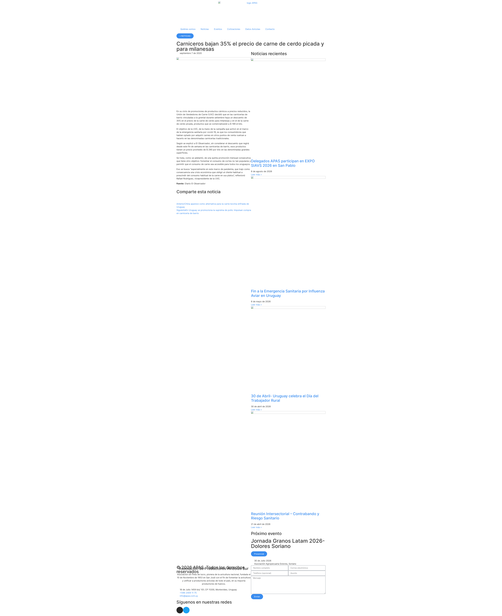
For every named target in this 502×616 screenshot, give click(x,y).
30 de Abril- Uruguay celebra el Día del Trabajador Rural (284, 398)
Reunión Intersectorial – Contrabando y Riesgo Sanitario (285, 516)
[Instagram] (179, 610)
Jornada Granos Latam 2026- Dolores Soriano (288, 543)
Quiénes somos (187, 29)
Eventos (218, 29)
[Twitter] (186, 610)
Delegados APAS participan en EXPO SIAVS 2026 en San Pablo (283, 163)
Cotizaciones (233, 29)
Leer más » (256, 174)
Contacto (270, 29)
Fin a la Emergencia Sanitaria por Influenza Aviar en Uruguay (288, 293)
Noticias (205, 29)
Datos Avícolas (252, 29)
